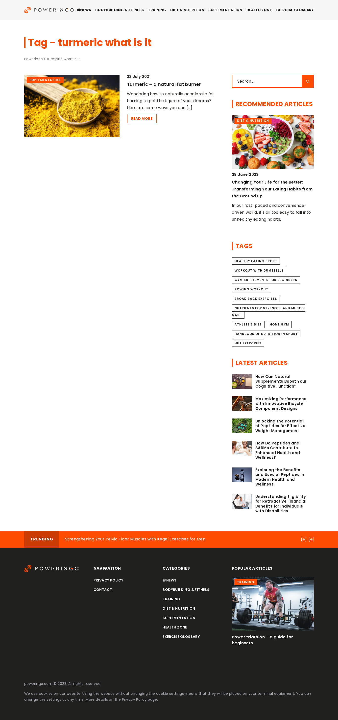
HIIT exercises (248, 343)
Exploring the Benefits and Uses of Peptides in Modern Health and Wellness (279, 477)
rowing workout (251, 289)
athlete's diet (248, 324)
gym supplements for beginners (266, 280)
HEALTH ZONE (259, 9)
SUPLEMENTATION (225, 9)
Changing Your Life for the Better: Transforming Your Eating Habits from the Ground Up (272, 189)
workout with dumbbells (259, 270)
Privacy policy (108, 580)
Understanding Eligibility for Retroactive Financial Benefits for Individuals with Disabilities (280, 503)
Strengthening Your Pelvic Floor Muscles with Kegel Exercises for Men (135, 539)
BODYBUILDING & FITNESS (119, 9)
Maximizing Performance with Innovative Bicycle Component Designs (281, 403)
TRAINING (157, 9)
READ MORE (142, 118)
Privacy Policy (134, 699)
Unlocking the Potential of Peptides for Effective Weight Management (280, 426)
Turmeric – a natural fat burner (164, 84)
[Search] (308, 81)
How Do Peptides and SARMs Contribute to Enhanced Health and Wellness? (277, 450)
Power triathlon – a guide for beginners (262, 640)
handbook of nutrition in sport (266, 334)
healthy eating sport (256, 261)
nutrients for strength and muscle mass (268, 311)
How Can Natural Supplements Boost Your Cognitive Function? (281, 381)
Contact (103, 589)
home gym (279, 324)
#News (84, 9)
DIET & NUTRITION (187, 9)
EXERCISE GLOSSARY (295, 9)
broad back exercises (256, 299)
